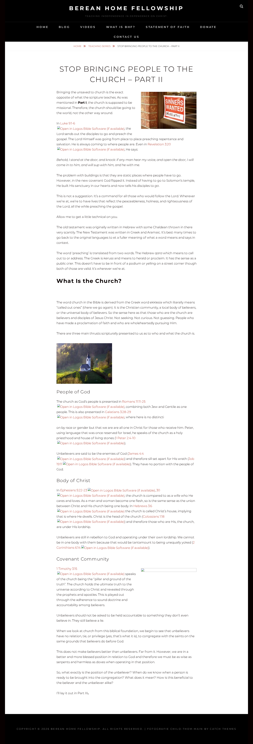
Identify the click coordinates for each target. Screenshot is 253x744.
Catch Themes (223, 728)
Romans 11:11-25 (133, 401)
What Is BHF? (120, 27)
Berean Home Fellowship (126, 8)
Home (42, 27)
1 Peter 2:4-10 (125, 438)
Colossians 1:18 (153, 516)
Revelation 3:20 (159, 144)
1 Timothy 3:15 (66, 569)
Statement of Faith (168, 27)
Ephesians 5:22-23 (73, 490)
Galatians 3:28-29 (118, 412)
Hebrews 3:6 (142, 506)
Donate (208, 27)
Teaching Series (99, 46)
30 (158, 490)
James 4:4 (136, 453)
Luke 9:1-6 (67, 123)
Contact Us (126, 37)
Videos (88, 27)
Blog (64, 27)
